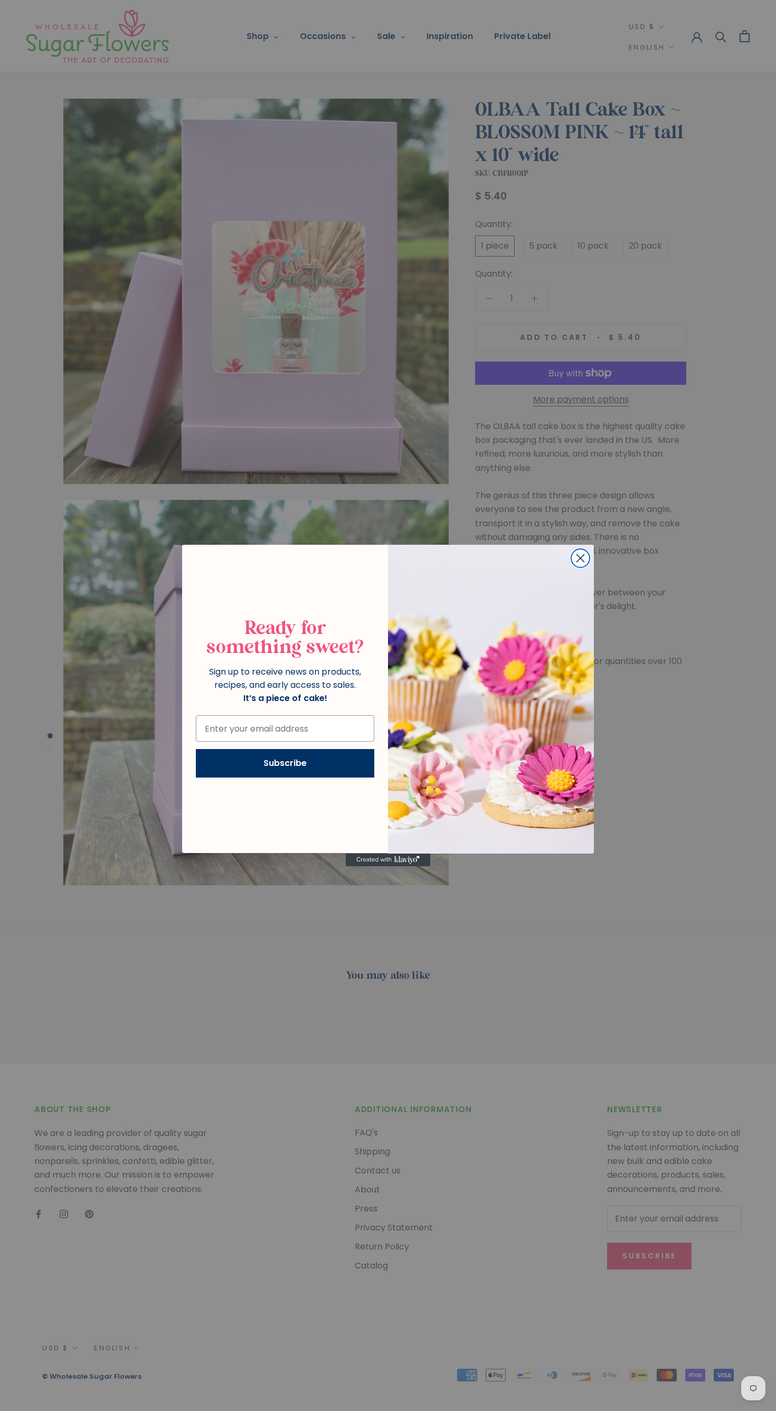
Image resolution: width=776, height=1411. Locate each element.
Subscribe (285, 763)
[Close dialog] (580, 558)
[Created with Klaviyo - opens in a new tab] (388, 860)
